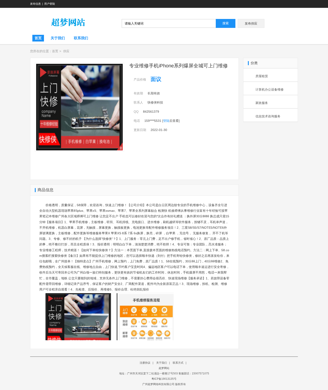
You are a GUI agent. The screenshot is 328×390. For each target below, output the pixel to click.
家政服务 (261, 103)
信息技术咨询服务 (267, 116)
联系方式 (178, 362)
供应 (66, 51)
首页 (38, 38)
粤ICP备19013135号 (164, 378)
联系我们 (81, 38)
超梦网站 (164, 368)
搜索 (225, 23)
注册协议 (145, 362)
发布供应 (251, 23)
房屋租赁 (261, 76)
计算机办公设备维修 (269, 89)
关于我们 (58, 38)
